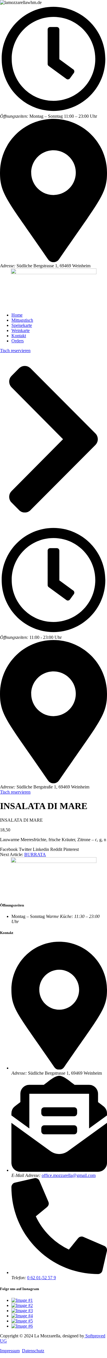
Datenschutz (33, 1350)
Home (17, 315)
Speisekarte (21, 325)
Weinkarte (20, 330)
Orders (17, 340)
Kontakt (18, 335)
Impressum (10, 1350)
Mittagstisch (22, 320)
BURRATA (35, 854)
